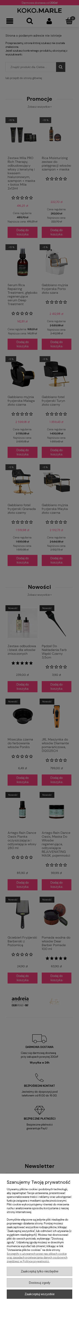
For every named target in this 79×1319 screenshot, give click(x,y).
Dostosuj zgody (39, 1282)
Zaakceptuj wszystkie (40, 1294)
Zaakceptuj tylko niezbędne (39, 1271)
